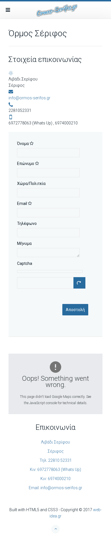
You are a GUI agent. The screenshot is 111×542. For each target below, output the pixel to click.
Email (22, 203)
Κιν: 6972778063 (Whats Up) (55, 469)
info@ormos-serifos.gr (29, 98)
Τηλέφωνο (27, 223)
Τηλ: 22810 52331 (56, 460)
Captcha (24, 263)
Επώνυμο (26, 163)
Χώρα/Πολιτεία (31, 183)
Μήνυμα (24, 243)
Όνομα (23, 143)
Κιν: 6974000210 (55, 478)
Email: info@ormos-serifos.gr (55, 487)
